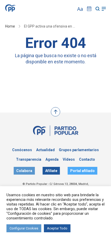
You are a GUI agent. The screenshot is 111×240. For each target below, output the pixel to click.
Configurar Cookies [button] (24, 228)
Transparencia (28, 159)
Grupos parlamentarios (79, 150)
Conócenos (22, 150)
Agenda (52, 159)
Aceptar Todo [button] (57, 228)
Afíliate (51, 171)
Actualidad (45, 150)
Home (10, 26)
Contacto (87, 159)
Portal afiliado (82, 171)
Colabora (24, 171)
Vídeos (69, 159)
